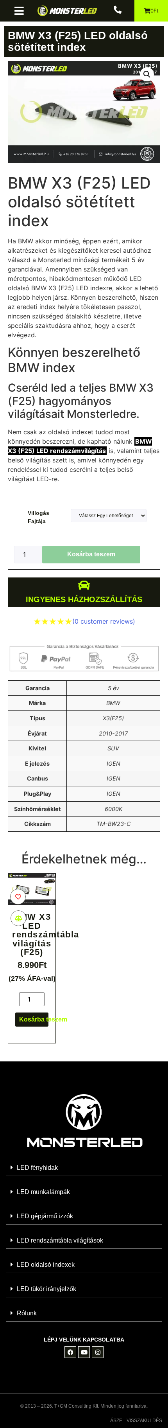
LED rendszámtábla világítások (60, 1240)
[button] (22, 11)
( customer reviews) (103, 621)
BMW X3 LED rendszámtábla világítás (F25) (45, 934)
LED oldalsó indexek (46, 1264)
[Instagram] (98, 1352)
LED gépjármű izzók (45, 1216)
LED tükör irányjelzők (46, 1289)
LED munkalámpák (43, 1192)
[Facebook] (70, 1352)
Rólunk (27, 1313)
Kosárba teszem (91, 554)
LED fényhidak (37, 1167)
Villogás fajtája (38, 517)
